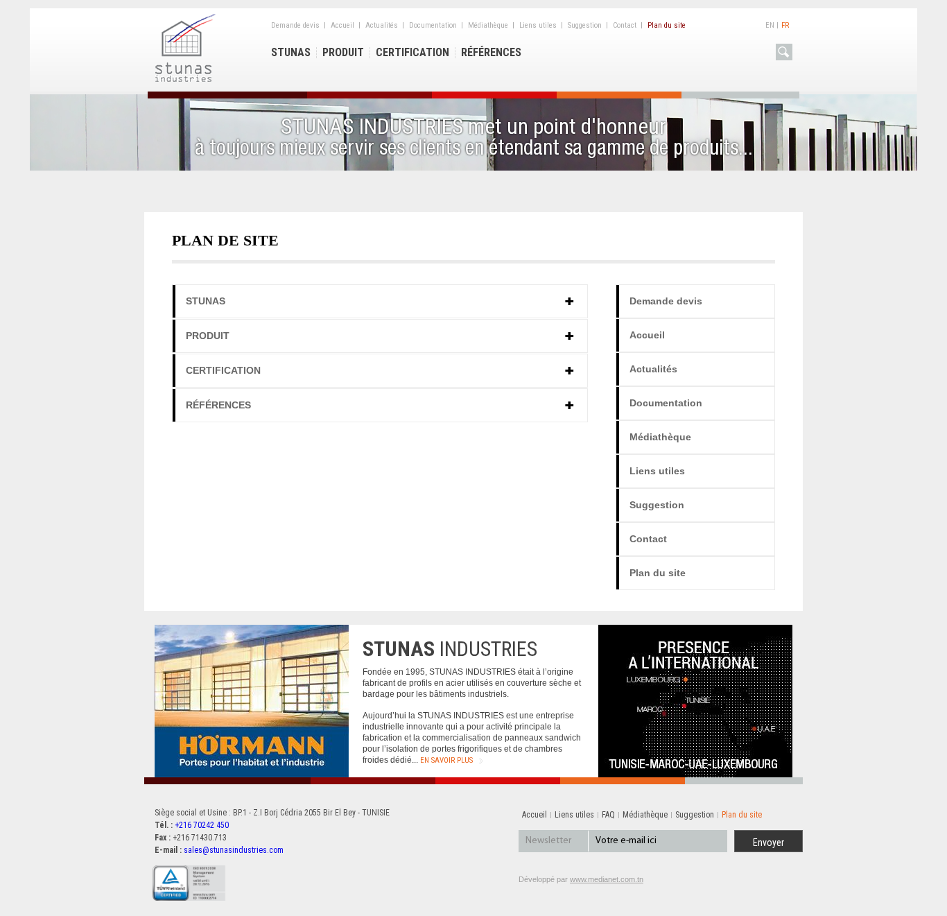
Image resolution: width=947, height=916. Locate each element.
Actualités (381, 25)
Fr (785, 25)
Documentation (433, 25)
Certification (412, 52)
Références (491, 52)
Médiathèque (488, 25)
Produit (343, 52)
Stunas (291, 52)
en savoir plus (446, 760)
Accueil (342, 25)
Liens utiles (538, 25)
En (769, 25)
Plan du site (667, 25)
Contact (624, 25)
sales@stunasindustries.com (234, 850)
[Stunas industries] (186, 79)
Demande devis (295, 25)
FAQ (608, 815)
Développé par (581, 879)
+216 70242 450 (202, 825)
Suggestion (585, 25)
